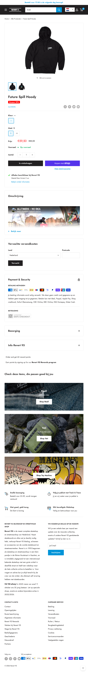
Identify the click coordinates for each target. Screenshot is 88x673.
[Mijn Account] (77, 10)
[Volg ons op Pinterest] (14, 658)
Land (10, 250)
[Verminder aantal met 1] (20, 154)
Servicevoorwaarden (56, 636)
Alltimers (12, 107)
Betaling (51, 606)
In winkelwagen (25, 163)
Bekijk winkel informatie (20, 181)
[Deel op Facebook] (65, 106)
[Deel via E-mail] (78, 106)
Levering (51, 610)
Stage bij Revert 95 (12, 629)
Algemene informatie (13, 617)
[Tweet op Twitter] (74, 106)
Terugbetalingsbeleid (56, 625)
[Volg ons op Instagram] (10, 658)
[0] (81, 9)
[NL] (70, 9)
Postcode (66, 250)
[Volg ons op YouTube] (19, 658)
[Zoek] (59, 9)
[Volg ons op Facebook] (6, 658)
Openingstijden (10, 610)
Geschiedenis (10, 636)
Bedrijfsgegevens (11, 632)
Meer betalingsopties (62, 168)
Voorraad (51, 617)
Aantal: (11, 154)
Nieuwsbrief (9, 640)
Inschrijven (55, 552)
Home (7, 19)
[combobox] (40, 9)
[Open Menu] (6, 10)
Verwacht (15, 263)
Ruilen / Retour (54, 621)
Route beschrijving (12, 614)
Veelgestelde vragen (56, 640)
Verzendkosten (53, 614)
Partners (8, 644)
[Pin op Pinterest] (69, 106)
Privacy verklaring (55, 629)
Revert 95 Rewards (12, 621)
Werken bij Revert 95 (13, 625)
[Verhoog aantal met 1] (32, 154)
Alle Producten (16, 19)
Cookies (51, 632)
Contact (8, 606)
